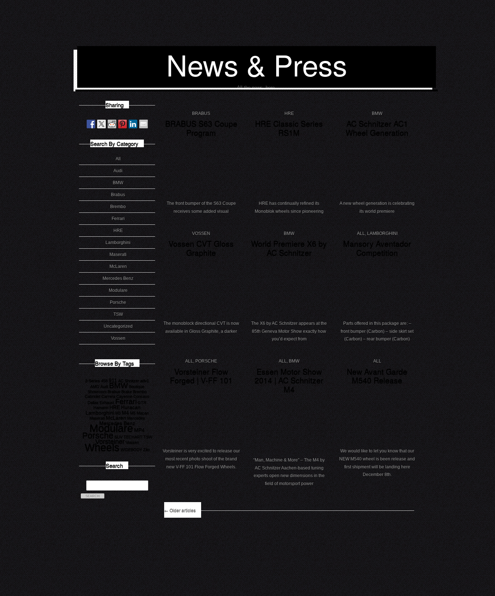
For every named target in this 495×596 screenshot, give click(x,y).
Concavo (141, 396)
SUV (118, 437)
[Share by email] (143, 124)
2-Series (92, 380)
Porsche (118, 302)
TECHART (133, 437)
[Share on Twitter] (101, 124)
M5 (133, 413)
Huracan (131, 407)
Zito (146, 449)
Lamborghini (117, 242)
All (118, 158)
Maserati (117, 254)
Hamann (100, 407)
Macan (143, 413)
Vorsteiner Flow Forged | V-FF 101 (201, 376)
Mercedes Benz (118, 278)
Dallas (93, 402)
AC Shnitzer (128, 380)
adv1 (144, 380)
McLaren (118, 266)
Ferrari (118, 218)
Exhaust (107, 402)
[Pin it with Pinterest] (122, 124)
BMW (118, 182)
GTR (142, 402)
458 (104, 380)
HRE (118, 230)
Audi (117, 170)
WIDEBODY (131, 449)
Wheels (102, 447)
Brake (126, 391)
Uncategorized (118, 326)
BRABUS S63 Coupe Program (201, 128)
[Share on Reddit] (112, 124)
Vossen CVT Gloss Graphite (201, 248)
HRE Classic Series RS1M (289, 128)
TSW (118, 314)
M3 (118, 413)
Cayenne (124, 396)
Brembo (118, 206)
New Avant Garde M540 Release (377, 376)
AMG (94, 386)
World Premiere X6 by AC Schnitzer (289, 248)
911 (113, 380)
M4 (125, 412)
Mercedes (136, 418)
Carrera (108, 396)
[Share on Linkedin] (133, 124)
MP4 (139, 430)
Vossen (118, 338)
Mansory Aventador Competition (377, 248)
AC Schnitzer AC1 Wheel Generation (377, 128)
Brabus (118, 194)
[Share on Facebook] (91, 124)
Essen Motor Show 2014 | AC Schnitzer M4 (289, 380)
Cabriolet (92, 396)
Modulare (118, 290)
